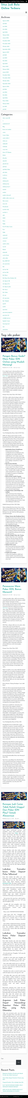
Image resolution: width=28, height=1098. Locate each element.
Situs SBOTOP (6, 261)
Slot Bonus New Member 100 (9, 278)
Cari (2, 1058)
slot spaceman (6, 298)
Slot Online (5, 292)
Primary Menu (26, 12)
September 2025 (6, 49)
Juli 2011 (4, 109)
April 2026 (5, 32)
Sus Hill (20, 1096)
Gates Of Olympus (7, 152)
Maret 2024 (5, 100)
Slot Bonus (5, 275)
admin (18, 818)
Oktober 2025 (6, 46)
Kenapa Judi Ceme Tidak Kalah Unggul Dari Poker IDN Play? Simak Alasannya (13, 810)
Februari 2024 (6, 103)
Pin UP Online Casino (7, 226)
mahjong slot (6, 181)
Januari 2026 (6, 38)
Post (4, 229)
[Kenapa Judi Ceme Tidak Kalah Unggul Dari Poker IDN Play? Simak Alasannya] (14, 796)
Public (4, 232)
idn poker (5, 158)
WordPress (11, 1096)
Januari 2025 (6, 72)
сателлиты (5, 329)
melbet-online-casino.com (8, 198)
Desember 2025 (6, 40)
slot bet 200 (5, 272)
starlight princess (6, 318)
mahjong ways (6, 183)
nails (4, 215)
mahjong (5, 178)
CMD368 (5, 146)
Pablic (4, 223)
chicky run (5, 141)
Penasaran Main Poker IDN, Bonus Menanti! (12, 589)
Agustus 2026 (6, 20)
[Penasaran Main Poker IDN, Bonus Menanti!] (14, 575)
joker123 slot (6, 163)
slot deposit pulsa (7, 286)
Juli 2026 (5, 23)
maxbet (4, 192)
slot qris (4, 295)
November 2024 (6, 78)
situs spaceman (6, 263)
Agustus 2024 (6, 86)
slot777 (4, 303)
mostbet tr (5, 212)
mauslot (4, 189)
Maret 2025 (5, 66)
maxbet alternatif (7, 195)
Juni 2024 (5, 92)
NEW (4, 218)
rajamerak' (5, 238)
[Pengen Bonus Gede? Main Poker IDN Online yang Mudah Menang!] (14, 344)
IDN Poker (5, 608)
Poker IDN (5, 376)
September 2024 (6, 83)
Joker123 (5, 161)
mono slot (5, 203)
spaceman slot (6, 315)
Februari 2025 (6, 69)
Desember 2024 (6, 75)
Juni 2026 (5, 26)
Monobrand (5, 206)
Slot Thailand (6, 301)
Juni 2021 (5, 106)
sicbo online (5, 258)
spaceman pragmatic (7, 312)
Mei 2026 (5, 29)
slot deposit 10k (6, 281)
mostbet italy (6, 209)
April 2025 (5, 63)
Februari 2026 (6, 35)
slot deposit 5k (6, 283)
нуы (3, 326)
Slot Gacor (5, 289)
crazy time (5, 149)
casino (4, 132)
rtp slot (4, 246)
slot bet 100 (5, 269)
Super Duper (17, 367)
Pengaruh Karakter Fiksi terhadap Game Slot (13, 1082)
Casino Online (6, 135)
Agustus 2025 (6, 52)
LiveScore (5, 175)
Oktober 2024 (6, 80)
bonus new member (7, 129)
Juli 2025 (5, 55)
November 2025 (6, 43)
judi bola (5, 166)
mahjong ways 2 (6, 186)
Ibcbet (4, 155)
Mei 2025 (5, 60)
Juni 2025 (5, 58)
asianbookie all (6, 123)
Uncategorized (6, 323)
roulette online (6, 243)
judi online (5, 172)
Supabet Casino (6, 321)
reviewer (4, 241)
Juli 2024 (5, 89)
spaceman (5, 309)
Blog (4, 126)
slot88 (4, 306)
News (4, 221)
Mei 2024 (5, 95)
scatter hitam (6, 255)
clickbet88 (5, 143)
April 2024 (5, 98)
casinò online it (6, 138)
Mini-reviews (5, 201)
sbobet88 (5, 252)
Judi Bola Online (6, 169)
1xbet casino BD (6, 118)
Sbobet (4, 249)
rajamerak (5, 235)
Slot (3, 266)
